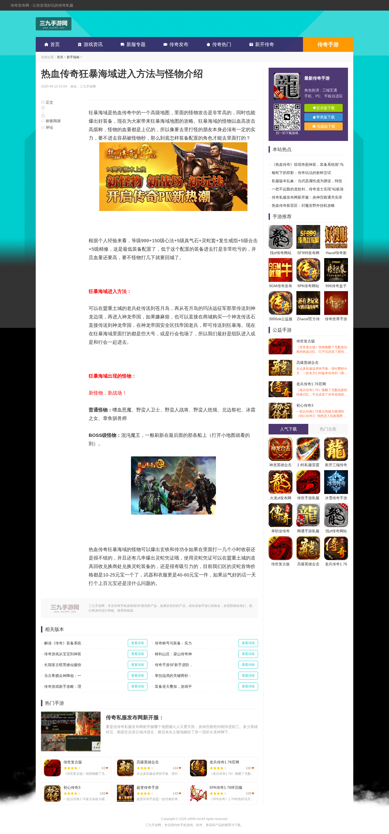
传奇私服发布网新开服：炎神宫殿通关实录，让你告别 (316, 197)
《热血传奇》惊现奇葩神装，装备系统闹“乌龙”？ (312, 164)
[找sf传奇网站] (280, 228)
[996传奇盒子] (336, 261)
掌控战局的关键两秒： (173, 675)
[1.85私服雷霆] (308, 440)
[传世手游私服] (308, 473)
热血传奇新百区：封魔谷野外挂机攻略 (303, 205)
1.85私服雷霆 (308, 465)
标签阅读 (53, 121)
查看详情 (137, 643)
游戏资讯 (93, 44)
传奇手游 (328, 44)
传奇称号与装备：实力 (173, 643)
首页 (55, 44)
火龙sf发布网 (280, 498)
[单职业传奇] (280, 506)
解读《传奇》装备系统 (62, 643)
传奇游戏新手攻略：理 (62, 686)
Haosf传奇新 (336, 253)
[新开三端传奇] (336, 440)
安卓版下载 (325, 108)
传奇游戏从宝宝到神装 (62, 654)
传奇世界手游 (336, 319)
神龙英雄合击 (280, 465)
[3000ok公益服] (280, 294)
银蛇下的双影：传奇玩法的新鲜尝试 (301, 173)
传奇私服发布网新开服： (135, 717)
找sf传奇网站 (280, 253)
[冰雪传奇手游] (336, 473)
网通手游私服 (308, 531)
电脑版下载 (325, 126)
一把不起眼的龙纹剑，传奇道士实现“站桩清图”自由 (314, 189)
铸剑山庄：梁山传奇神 (173, 654)
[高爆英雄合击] (308, 539)
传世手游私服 (308, 498)
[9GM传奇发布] (280, 261)
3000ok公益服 (280, 319)
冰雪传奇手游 (336, 498)
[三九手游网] (53, 23)
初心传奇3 (321, 410)
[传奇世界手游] (336, 294)
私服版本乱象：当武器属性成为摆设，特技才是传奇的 (316, 181)
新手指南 (73, 57)
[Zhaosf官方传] (308, 294)
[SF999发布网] (308, 228)
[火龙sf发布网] (280, 473)
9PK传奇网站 (308, 286)
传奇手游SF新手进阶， (174, 665)
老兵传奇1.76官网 (321, 389)
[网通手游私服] (308, 506)
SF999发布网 (308, 253)
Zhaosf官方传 (308, 319)
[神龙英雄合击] (280, 440)
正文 (49, 102)
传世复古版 (321, 346)
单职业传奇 (280, 531)
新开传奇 (264, 44)
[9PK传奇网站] (308, 261)
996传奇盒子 (336, 286)
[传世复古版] (280, 539)
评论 (49, 127)
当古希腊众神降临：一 (62, 675)
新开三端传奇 (336, 465)
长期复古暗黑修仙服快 (62, 665)
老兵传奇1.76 (336, 564)
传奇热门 (221, 44)
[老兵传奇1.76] (336, 539)
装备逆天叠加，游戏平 (173, 686)
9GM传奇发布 (280, 286)
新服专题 (136, 44)
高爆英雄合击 (321, 367)
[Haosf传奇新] (336, 228)
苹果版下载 (325, 117)
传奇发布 (178, 44)
